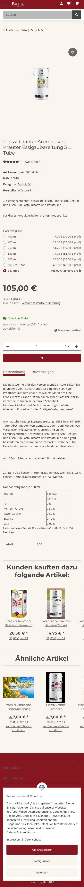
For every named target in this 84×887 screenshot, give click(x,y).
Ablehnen (42, 872)
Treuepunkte (58, 215)
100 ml (44, 236)
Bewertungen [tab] (43, 372)
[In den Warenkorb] (6, 42)
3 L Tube (44, 270)
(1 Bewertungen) (30, 162)
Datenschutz (33, 839)
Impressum (13, 839)
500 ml (44, 259)
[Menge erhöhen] (76, 346)
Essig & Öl (24, 184)
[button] (61, 3)
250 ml (44, 248)
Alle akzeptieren (42, 849)
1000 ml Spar (44, 265)
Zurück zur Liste (16, 30)
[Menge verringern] (7, 346)
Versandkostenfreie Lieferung (41, 303)
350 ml (44, 253)
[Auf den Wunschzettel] (72, 52)
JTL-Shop (48, 882)
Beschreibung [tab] (14, 372)
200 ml (44, 242)
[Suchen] (76, 14)
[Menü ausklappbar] (5, 2)
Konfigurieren (42, 861)
